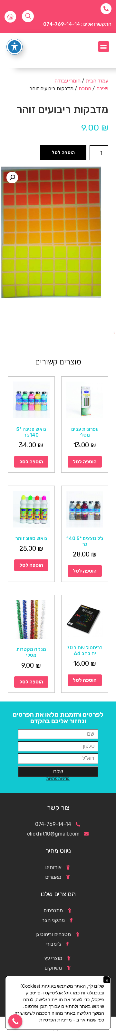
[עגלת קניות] (10, 17)
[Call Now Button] (15, 1021)
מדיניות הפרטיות (55, 1019)
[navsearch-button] (28, 16)
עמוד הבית (97, 81)
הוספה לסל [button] (85, 462)
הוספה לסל (63, 152)
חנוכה (85, 88)
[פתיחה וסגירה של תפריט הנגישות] (14, 46)
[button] (103, 46)
